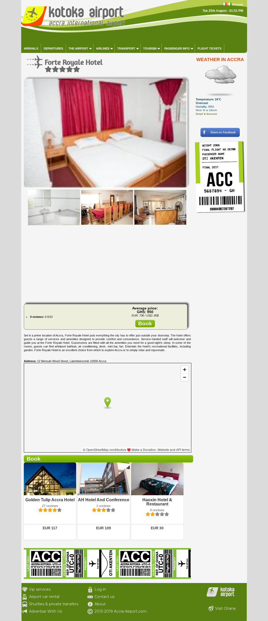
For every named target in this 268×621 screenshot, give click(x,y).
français (237, 4)
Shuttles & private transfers (53, 604)
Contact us (104, 596)
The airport (78, 48)
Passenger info (177, 48)
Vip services (40, 589)
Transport (126, 48)
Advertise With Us (45, 611)
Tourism (150, 48)
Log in (100, 589)
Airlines (102, 48)
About (100, 604)
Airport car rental (44, 596)
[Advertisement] (107, 263)
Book (145, 323)
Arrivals (31, 48)
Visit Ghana (225, 608)
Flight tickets (209, 48)
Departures (53, 48)
